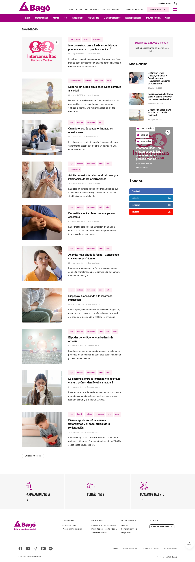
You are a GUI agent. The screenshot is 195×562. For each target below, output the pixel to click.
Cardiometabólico (112, 18)
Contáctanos (164, 3)
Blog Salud (125, 525)
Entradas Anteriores (33, 456)
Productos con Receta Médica (104, 529)
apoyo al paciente (111, 9)
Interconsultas (41, 18)
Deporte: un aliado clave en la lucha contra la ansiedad (159, 112)
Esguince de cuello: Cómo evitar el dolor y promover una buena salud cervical (160, 97)
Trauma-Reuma (153, 18)
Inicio (27, 18)
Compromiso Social (134, 9)
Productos (91, 9)
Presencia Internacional (72, 529)
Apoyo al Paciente (99, 533)
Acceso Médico (156, 9)
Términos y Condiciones (150, 548)
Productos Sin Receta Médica (103, 525)
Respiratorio (78, 18)
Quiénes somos (69, 525)
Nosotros (74, 9)
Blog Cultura (126, 533)
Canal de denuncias (160, 527)
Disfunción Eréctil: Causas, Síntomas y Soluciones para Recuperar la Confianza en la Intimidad (159, 78)
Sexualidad (93, 18)
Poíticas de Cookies (170, 548)
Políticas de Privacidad (130, 548)
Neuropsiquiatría (133, 18)
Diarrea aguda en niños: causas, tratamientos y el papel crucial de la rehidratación (89, 424)
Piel (65, 18)
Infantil (56, 18)
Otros (167, 18)
